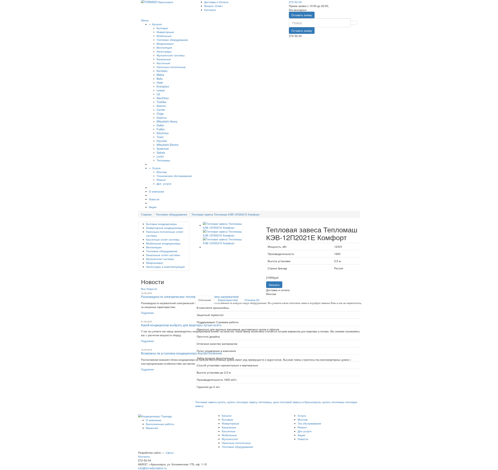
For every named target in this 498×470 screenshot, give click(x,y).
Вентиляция (164, 47)
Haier (160, 82)
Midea (160, 75)
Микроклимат (165, 44)
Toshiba (161, 102)
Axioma (161, 106)
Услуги (156, 168)
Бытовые (162, 28)
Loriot (160, 156)
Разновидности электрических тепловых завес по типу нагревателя (190, 296)
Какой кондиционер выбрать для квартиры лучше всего (181, 325)
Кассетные (163, 63)
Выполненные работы (160, 424)
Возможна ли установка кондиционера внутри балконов (181, 353)
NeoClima (163, 98)
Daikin (160, 125)
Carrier (161, 110)
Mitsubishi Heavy (167, 121)
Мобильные (164, 36)
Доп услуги (304, 431)
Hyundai (162, 141)
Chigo (160, 114)
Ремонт (161, 180)
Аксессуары (164, 51)
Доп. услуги (164, 184)
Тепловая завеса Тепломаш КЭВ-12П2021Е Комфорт (225, 214)
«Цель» (169, 452)
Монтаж (162, 172)
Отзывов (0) (252, 300)
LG (158, 94)
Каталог (157, 24)
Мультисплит (230, 439)
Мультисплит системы (171, 55)
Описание (204, 300)
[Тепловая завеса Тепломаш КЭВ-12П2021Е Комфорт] (231, 225)
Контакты (210, 10)
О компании (156, 191)
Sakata (161, 152)
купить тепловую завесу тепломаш (249, 402)
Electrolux (163, 133)
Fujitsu (161, 129)
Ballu (160, 79)
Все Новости (149, 289)
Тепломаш (163, 160)
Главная (146, 214)
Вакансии (152, 428)
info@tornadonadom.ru (152, 468)
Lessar (161, 90)
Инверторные (165, 32)
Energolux (163, 86)
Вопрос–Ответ (213, 6)
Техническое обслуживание (174, 176)
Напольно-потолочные (171, 67)
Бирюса (162, 117)
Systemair (163, 149)
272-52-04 (295, 2)
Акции (152, 207)
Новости (154, 199)
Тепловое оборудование (172, 40)
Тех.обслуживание (309, 423)
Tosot (160, 137)
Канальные (164, 59)
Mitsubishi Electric (168, 145)
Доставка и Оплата (216, 2)
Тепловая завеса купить (210, 402)
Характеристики (228, 300)
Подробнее (147, 313)
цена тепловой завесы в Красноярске (297, 402)
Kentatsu (162, 71)
